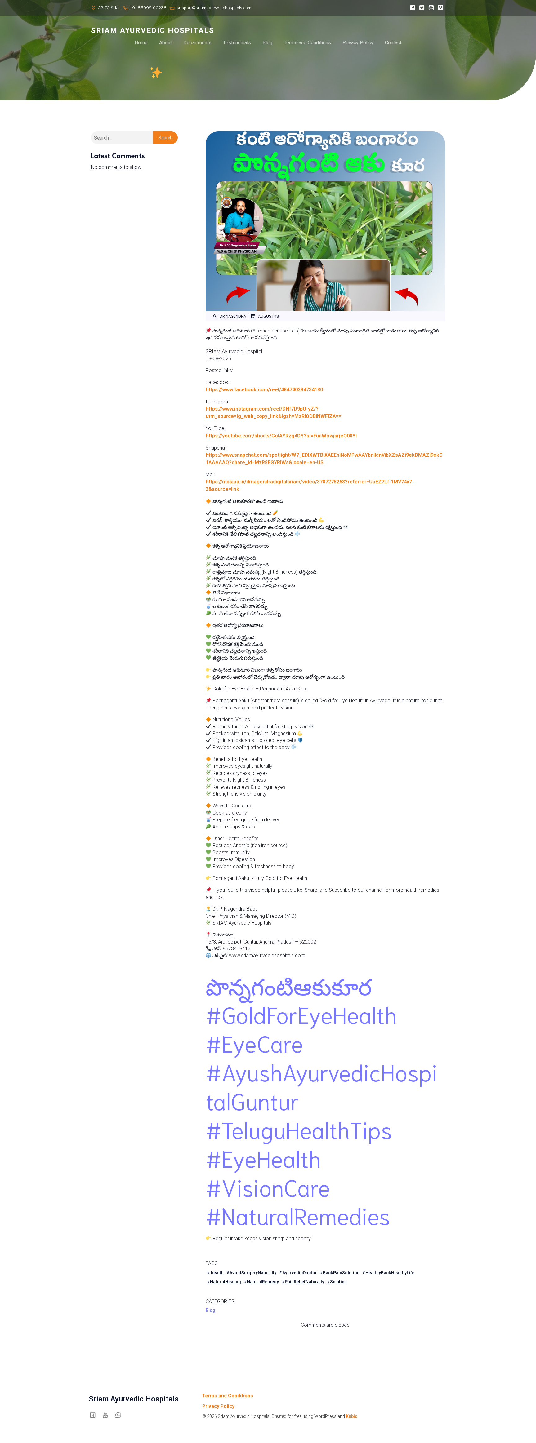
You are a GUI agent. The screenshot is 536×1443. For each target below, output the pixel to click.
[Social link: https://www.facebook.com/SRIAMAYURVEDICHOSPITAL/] (412, 7)
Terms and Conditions (307, 43)
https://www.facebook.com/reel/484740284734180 (264, 390)
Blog (267, 43)
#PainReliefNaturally (303, 1281)
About (165, 43)
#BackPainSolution (340, 1272)
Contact (393, 43)
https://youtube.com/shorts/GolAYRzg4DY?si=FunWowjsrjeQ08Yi (281, 436)
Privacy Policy (357, 43)
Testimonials (237, 43)
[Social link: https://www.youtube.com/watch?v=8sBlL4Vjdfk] (431, 7)
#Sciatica (337, 1281)
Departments (197, 43)
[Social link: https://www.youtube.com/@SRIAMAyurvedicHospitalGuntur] (107, 1415)
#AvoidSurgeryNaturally (251, 1272)
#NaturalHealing (224, 1281)
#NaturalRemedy (261, 1281)
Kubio (352, 1416)
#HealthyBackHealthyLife (388, 1272)
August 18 (268, 316)
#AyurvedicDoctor (298, 1272)
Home (141, 43)
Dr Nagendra (233, 316)
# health (215, 1272)
